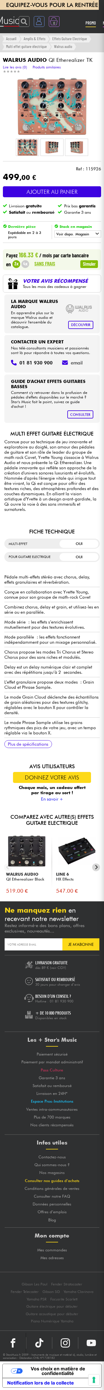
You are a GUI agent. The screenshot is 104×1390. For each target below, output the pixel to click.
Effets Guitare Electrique (69, 38)
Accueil (11, 38)
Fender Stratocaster (66, 1284)
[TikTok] (39, 1343)
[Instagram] (65, 1343)
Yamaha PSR (37, 1299)
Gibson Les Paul (34, 1284)
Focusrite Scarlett (63, 1299)
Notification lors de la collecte (40, 1383)
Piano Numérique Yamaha (52, 1321)
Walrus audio (63, 46)
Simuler (89, 264)
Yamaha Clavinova (78, 1291)
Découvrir (80, 325)
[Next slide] (96, 867)
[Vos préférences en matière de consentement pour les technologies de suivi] (93, 1379)
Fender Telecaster (25, 1291)
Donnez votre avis (52, 777)
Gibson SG (51, 1291)
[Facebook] (13, 1343)
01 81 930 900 (61, 1001)
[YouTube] (91, 1343)
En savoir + (52, 799)
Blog (52, 1220)
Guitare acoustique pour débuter (52, 1314)
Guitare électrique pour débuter (52, 1306)
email (77, 363)
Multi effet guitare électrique (26, 46)
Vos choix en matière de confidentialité (58, 1371)
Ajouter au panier (52, 191)
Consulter (80, 414)
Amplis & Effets (34, 38)
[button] (27, 147)
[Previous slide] (8, 867)
